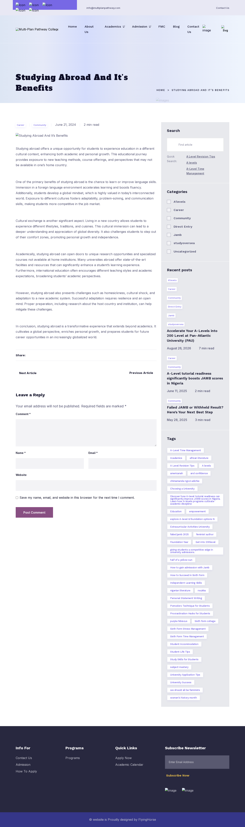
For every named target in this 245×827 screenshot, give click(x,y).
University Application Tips (185, 674)
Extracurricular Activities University (190, 526)
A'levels (179, 201)
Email (93, 453)
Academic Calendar (129, 765)
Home (72, 26)
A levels (191, 162)
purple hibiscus (178, 621)
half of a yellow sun (181, 559)
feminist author (204, 534)
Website (21, 475)
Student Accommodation (184, 644)
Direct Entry (183, 226)
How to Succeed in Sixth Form (187, 575)
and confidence (199, 473)
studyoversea (184, 243)
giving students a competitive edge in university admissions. (191, 551)
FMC (161, 26)
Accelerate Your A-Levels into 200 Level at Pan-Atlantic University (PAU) (192, 335)
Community (39, 125)
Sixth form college (205, 621)
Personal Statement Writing (186, 598)
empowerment (197, 511)
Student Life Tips (180, 651)
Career (20, 125)
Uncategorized (185, 251)
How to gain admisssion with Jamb (189, 567)
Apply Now (123, 758)
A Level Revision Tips (200, 156)
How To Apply (26, 771)
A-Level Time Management (185, 450)
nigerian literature (180, 590)
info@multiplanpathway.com (103, 7)
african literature (199, 458)
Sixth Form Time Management (187, 636)
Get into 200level (205, 542)
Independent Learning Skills (186, 582)
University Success (180, 682)
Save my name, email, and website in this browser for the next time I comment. (77, 497)
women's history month (183, 697)
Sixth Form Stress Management (188, 628)
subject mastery (179, 667)
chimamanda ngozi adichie (184, 481)
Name (21, 453)
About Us (89, 29)
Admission (139, 26)
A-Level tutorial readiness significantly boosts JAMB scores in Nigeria (195, 378)
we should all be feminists (185, 690)
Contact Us (222, 7)
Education (176, 511)
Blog (176, 26)
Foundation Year (179, 542)
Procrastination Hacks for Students (190, 613)
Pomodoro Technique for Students (190, 605)
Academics (113, 26)
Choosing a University (182, 488)
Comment (23, 414)
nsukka (202, 590)
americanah (176, 473)
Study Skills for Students (184, 659)
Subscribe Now (178, 775)
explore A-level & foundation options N (192, 519)
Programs (72, 758)
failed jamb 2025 (179, 534)
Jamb (178, 235)
